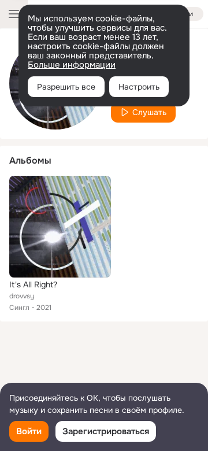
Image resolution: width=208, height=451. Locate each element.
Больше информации (72, 65)
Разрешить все (66, 87)
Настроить (138, 87)
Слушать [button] (149, 112)
